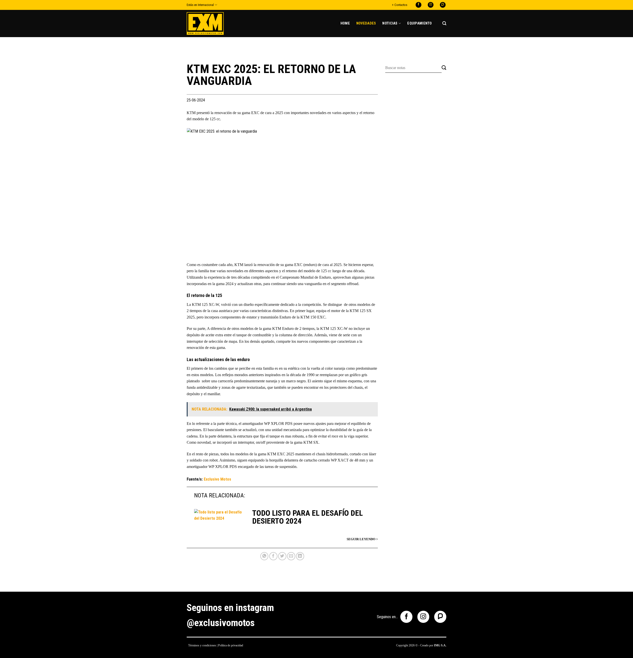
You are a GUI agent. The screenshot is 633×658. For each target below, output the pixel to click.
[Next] (367, 192)
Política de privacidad (230, 645)
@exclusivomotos (221, 623)
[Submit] (444, 68)
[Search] (444, 23)
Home (345, 23)
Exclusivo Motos (217, 479)
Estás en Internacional (200, 5)
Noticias (389, 23)
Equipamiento (419, 23)
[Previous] (196, 192)
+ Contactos (399, 5)
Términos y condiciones (202, 645)
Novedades (366, 23)
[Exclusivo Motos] (205, 23)
